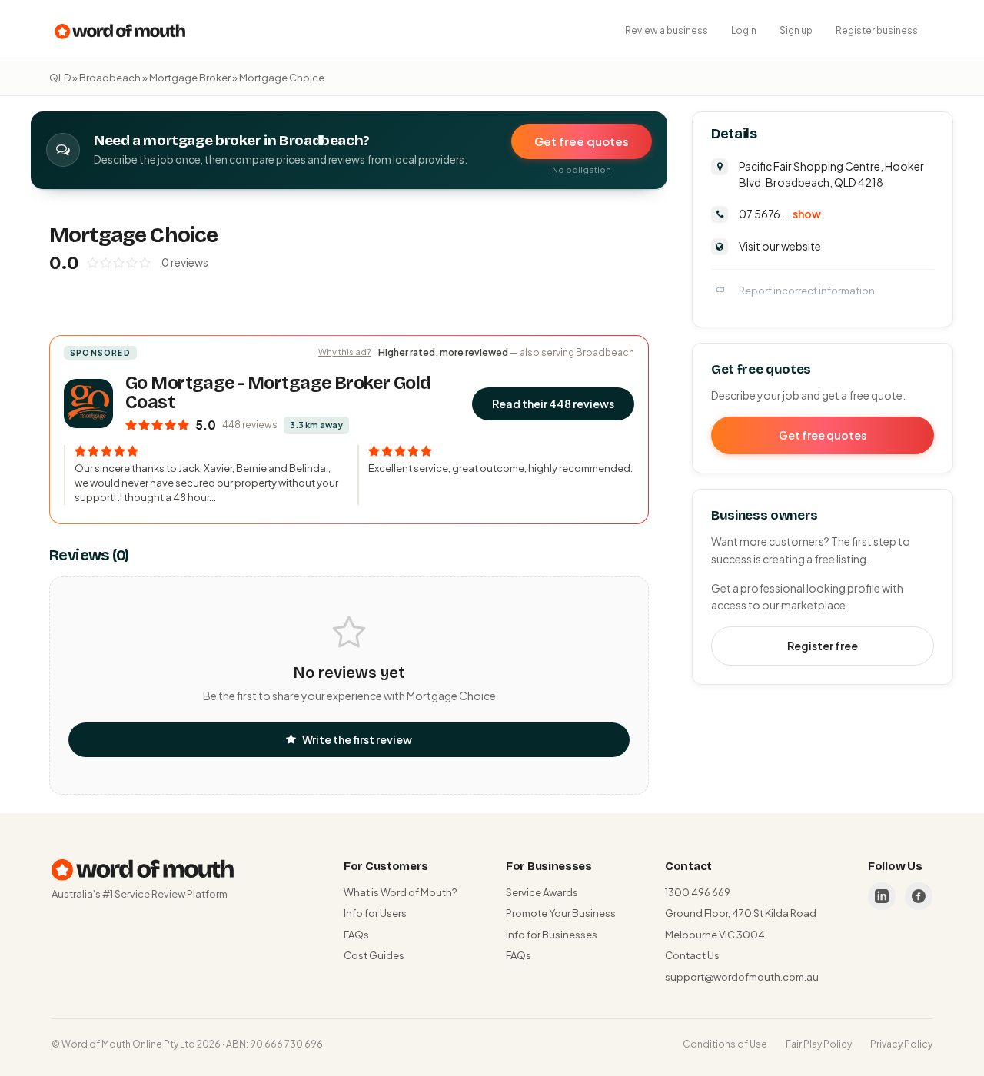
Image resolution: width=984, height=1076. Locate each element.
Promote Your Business (561, 913)
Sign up (796, 30)
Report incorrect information (807, 290)
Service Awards (542, 892)
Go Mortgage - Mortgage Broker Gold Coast (277, 393)
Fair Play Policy (819, 1044)
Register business (877, 30)
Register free (822, 645)
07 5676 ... (780, 213)
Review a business (666, 30)
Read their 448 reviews (553, 403)
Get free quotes (581, 141)
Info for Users (375, 913)
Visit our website (780, 245)
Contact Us (692, 955)
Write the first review (357, 739)
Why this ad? (344, 352)
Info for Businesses (551, 934)
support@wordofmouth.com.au (742, 977)
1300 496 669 (697, 892)
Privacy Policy (901, 1044)
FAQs (356, 934)
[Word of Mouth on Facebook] (918, 896)
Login (743, 30)
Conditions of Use (725, 1044)
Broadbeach (110, 77)
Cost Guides (374, 955)
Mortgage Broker (190, 77)
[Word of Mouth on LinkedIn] (882, 896)
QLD (60, 77)
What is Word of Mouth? (400, 892)
